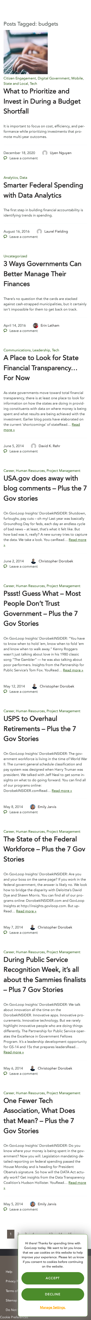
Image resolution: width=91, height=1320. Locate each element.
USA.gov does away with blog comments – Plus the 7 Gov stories (45, 488)
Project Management (63, 470)
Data (23, 177)
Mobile (77, 78)
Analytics (11, 177)
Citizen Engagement (20, 78)
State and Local (16, 83)
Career (9, 470)
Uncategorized (15, 256)
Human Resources (30, 470)
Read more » (73, 670)
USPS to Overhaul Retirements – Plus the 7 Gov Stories (40, 728)
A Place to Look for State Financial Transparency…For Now (41, 367)
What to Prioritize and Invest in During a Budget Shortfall (42, 101)
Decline (52, 1294)
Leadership (41, 350)
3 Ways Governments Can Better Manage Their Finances (43, 273)
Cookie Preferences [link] (14, 1317)
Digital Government (54, 78)
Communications (17, 350)
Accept (53, 1278)
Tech (33, 83)
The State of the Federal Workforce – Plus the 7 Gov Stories (44, 849)
